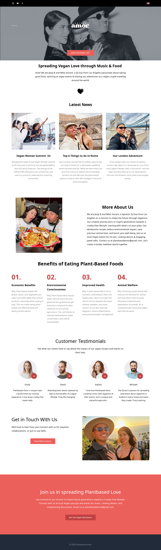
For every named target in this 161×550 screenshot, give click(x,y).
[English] (148, 3)
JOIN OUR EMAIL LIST (80, 53)
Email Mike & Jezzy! (43, 441)
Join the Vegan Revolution (80, 517)
